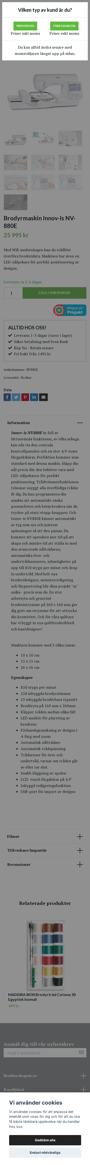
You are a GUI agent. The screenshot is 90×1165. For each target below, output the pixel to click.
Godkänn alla (45, 1140)
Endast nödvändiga (45, 1152)
